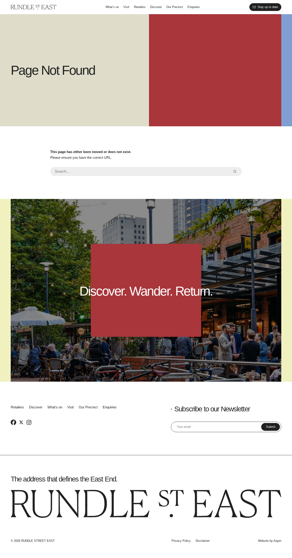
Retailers (140, 7)
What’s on (112, 7)
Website (263, 540)
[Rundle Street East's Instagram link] (29, 422)
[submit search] (235, 171)
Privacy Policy (181, 540)
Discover (156, 7)
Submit (270, 426)
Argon (277, 540)
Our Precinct (174, 7)
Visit (126, 7)
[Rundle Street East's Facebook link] (13, 422)
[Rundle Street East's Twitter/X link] (21, 422)
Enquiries (194, 7)
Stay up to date (268, 7)
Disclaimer (203, 540)
